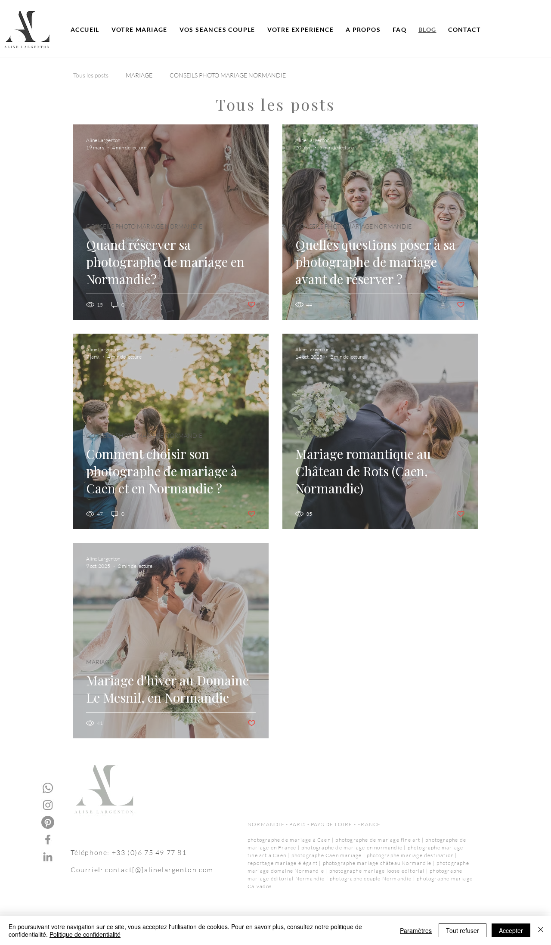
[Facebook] (47, 839)
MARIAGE (139, 75)
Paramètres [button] (416, 930)
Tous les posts (90, 75)
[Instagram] (47, 805)
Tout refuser (462, 930)
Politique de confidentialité (85, 934)
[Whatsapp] (47, 787)
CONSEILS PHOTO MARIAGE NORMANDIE (228, 75)
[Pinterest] (47, 822)
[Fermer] (541, 930)
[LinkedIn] (47, 856)
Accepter (511, 930)
